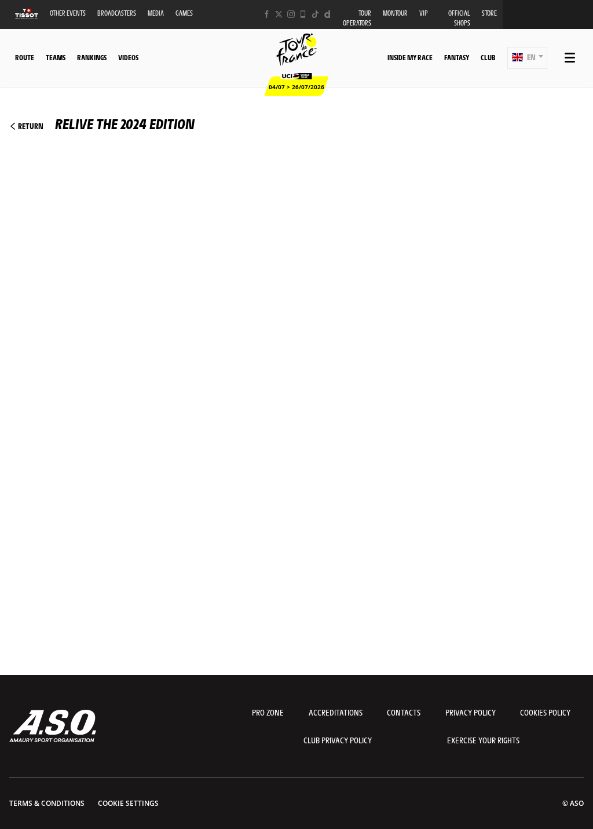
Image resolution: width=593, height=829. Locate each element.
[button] (527, 58)
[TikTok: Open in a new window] (315, 14)
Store (489, 13)
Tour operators (357, 18)
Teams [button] (55, 57)
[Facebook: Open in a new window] (267, 14)
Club (488, 57)
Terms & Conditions (47, 803)
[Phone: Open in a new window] (303, 14)
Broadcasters (116, 13)
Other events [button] (68, 13)
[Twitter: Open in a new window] (279, 14)
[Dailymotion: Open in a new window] (327, 14)
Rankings (92, 57)
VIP (423, 13)
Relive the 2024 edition (105, 123)
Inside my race (410, 57)
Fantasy (456, 57)
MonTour (395, 13)
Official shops (459, 18)
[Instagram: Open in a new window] (291, 14)
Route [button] (24, 57)
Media (156, 13)
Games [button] (184, 13)
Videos (128, 57)
